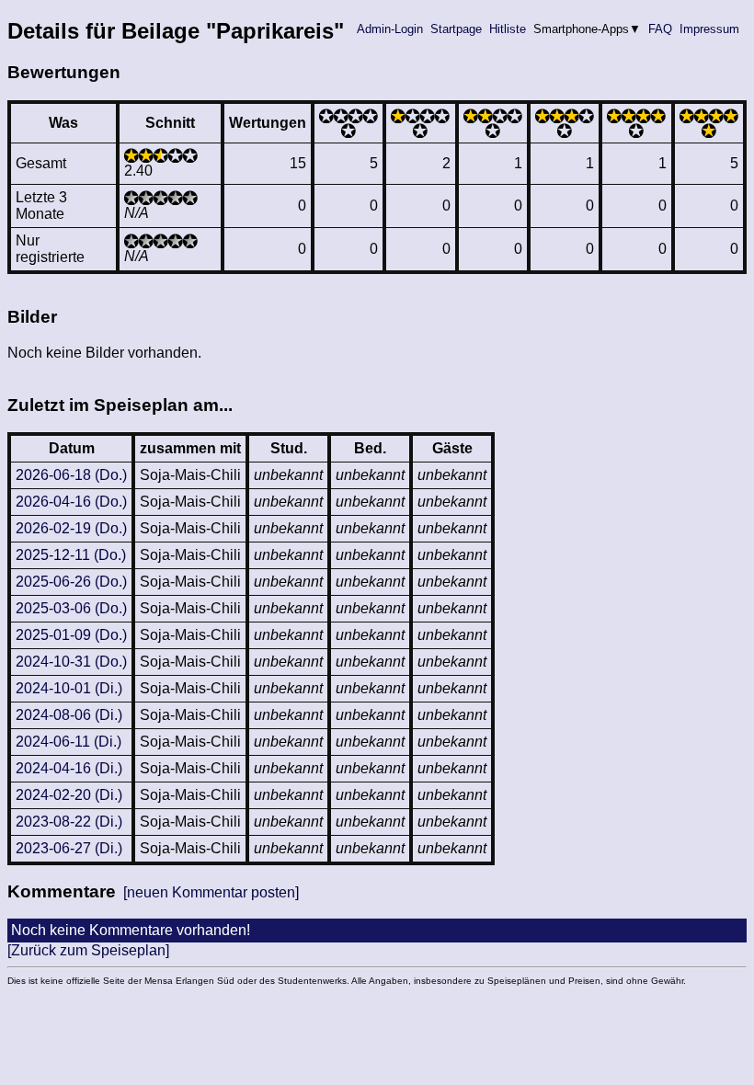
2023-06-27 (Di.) (69, 848)
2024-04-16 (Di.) (69, 768)
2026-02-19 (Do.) (71, 528)
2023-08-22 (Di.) (69, 821)
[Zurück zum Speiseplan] (88, 950)
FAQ (660, 29)
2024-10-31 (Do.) (71, 661)
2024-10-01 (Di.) (69, 688)
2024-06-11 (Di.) (68, 741)
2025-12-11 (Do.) (71, 555)
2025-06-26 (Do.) (71, 581)
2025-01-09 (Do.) (71, 635)
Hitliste (508, 29)
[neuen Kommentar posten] (211, 892)
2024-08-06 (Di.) (69, 715)
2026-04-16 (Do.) (71, 501)
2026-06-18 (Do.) (71, 475)
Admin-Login (390, 29)
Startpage (456, 29)
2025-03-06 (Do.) (71, 608)
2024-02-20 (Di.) (69, 795)
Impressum (709, 29)
